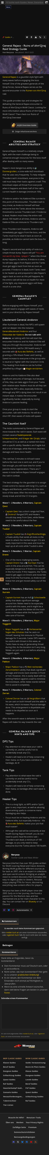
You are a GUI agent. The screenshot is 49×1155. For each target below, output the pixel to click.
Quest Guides (9, 1079)
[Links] (40, 37)
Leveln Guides (32, 1079)
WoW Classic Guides (35, 1058)
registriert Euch (13, 935)
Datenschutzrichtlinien (24, 1132)
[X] (18, 1142)
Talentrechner (9, 1101)
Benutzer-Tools (34, 1117)
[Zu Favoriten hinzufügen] (27, 37)
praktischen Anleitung (28, 974)
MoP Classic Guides (12, 1058)
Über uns (10, 1122)
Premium (32, 1127)
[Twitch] (4, 910)
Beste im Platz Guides (35, 1067)
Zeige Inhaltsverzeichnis (26, 131)
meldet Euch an (12, 932)
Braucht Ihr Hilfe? (16, 1117)
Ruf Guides (8, 1084)
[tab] (9, 921)
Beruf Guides (9, 1067)
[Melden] (36, 37)
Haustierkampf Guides (13, 1088)
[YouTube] (31, 1142)
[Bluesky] (9, 910)
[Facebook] (27, 1142)
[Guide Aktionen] (44, 37)
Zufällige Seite (19, 1127)
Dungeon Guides (10, 1071)
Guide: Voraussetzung (35, 1062)
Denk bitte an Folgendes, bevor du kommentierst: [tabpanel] (24, 997)
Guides (8, 37)
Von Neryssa (8, 52)
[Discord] (13, 1142)
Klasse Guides (9, 1062)
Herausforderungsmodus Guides (13, 1096)
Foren (7, 992)
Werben (19, 1122)
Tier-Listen (8, 1105)
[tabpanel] (24, 933)
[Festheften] (31, 37)
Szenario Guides (10, 1092)
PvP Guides (30, 1088)
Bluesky (32, 901)
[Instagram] (13, 910)
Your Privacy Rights (34, 1122)
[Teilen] (46, 2)
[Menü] (2, 2)
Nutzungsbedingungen (24, 1137)
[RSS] (35, 1142)
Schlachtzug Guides (12, 1075)
